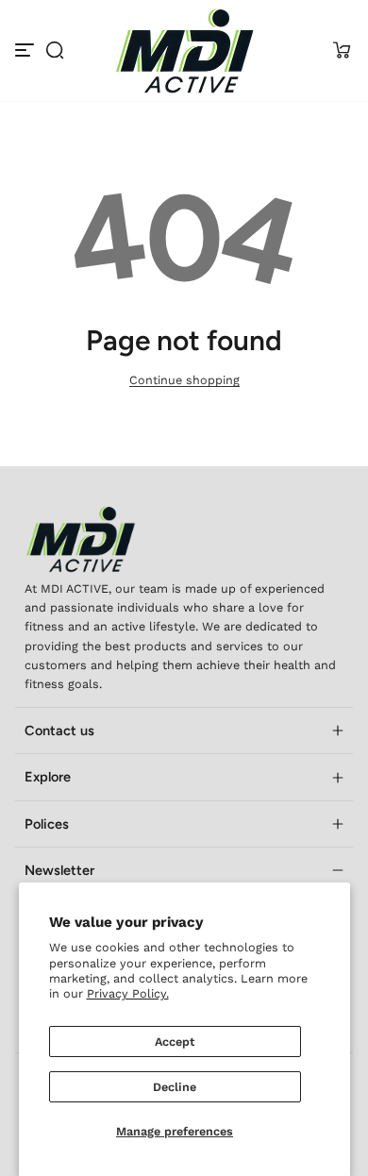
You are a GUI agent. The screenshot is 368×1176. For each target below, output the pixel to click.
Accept (174, 1041)
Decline (174, 1087)
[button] (55, 50)
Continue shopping (184, 380)
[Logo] (184, 50)
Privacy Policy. (128, 993)
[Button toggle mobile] (26, 50)
